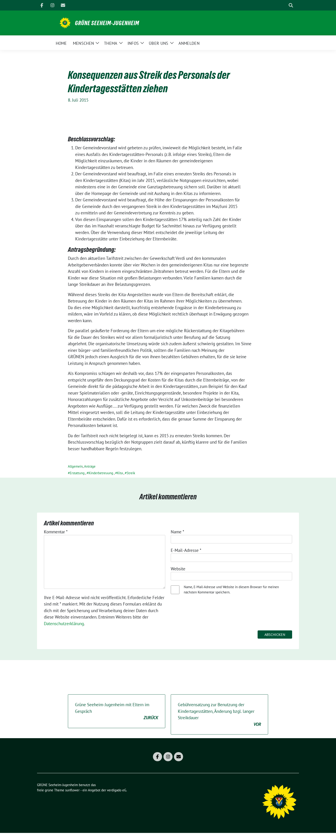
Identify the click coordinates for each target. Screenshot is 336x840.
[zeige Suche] (290, 5)
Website (178, 568)
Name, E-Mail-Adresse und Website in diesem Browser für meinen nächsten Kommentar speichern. (231, 589)
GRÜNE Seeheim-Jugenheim (107, 23)
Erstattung (77, 473)
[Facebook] (41, 5)
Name (177, 532)
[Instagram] (52, 5)
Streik (131, 473)
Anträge (90, 466)
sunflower (72, 790)
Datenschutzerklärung (64, 623)
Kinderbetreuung (100, 473)
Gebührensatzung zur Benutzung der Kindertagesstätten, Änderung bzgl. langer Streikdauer (219, 714)
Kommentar (56, 532)
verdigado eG (116, 790)
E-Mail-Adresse (186, 550)
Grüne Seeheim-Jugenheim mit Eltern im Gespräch (116, 711)
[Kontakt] (62, 5)
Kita (120, 473)
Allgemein (75, 466)
